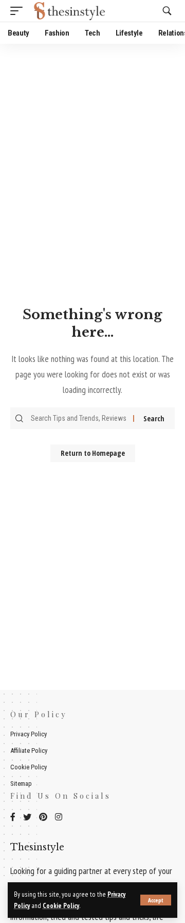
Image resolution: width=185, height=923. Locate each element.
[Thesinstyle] (71, 11)
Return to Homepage (93, 453)
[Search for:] (80, 418)
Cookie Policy (61, 905)
